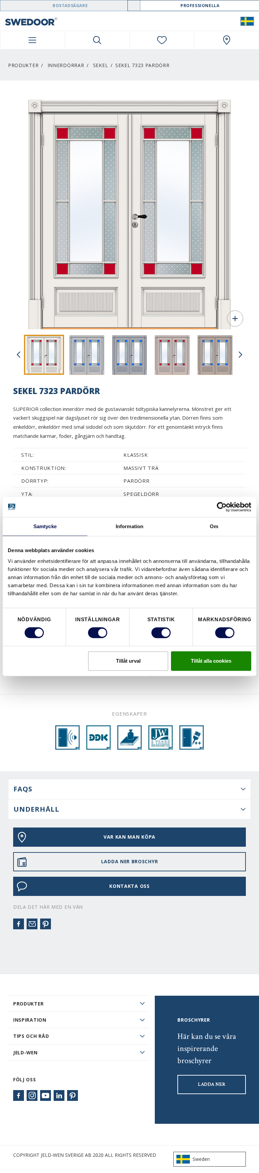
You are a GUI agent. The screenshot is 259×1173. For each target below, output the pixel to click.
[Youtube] (45, 1095)
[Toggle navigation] (32, 40)
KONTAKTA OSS (129, 886)
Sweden (201, 1159)
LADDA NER (211, 1084)
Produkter (23, 65)
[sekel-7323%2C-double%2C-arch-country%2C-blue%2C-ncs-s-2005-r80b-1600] (87, 355)
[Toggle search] (97, 40)
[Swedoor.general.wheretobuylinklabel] (226, 40)
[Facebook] (18, 924)
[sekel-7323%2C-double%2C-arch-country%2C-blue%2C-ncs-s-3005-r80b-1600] (130, 355)
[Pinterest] (45, 924)
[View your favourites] (162, 40)
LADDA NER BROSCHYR (129, 861)
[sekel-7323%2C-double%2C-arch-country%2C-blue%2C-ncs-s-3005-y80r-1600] (215, 355)
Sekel (100, 65)
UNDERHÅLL (36, 809)
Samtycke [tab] (45, 526)
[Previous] (18, 355)
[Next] (240, 355)
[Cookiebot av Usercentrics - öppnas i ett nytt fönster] (221, 507)
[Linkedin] (59, 1095)
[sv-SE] (247, 21)
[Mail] (32, 924)
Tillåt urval (128, 661)
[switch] (97, 632)
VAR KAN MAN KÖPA (129, 837)
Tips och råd (31, 1036)
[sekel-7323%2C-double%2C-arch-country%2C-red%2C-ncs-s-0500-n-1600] (44, 355)
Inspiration (30, 1020)
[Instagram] (32, 1095)
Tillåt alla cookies (211, 661)
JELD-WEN (25, 1052)
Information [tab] (129, 526)
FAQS (22, 788)
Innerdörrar (66, 65)
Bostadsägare (70, 5)
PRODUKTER (28, 1003)
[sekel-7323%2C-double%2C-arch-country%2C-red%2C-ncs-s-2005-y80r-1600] (172, 355)
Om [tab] (214, 526)
